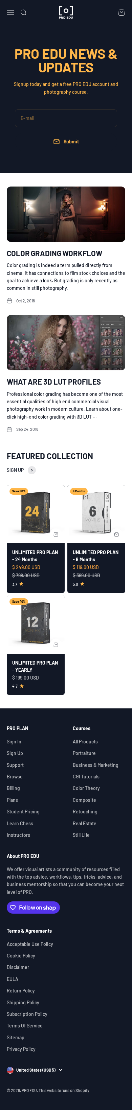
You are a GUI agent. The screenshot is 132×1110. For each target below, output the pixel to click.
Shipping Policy (23, 1002)
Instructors (18, 835)
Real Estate (84, 823)
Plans (12, 800)
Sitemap (15, 1037)
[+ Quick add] (56, 534)
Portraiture (84, 753)
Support (15, 765)
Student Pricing (23, 811)
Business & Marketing (95, 765)
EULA (12, 979)
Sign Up (15, 753)
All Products (85, 741)
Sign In (14, 741)
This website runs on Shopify (64, 1090)
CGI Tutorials (86, 776)
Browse (15, 776)
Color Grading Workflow (54, 253)
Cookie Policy (21, 955)
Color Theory (86, 788)
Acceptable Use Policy (30, 944)
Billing (13, 788)
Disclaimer (18, 967)
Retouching (85, 811)
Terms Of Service (25, 1025)
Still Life (81, 835)
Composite (84, 800)
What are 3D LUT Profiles (54, 381)
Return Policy (21, 990)
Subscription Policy (27, 1014)
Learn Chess (20, 823)
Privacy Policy (21, 1049)
